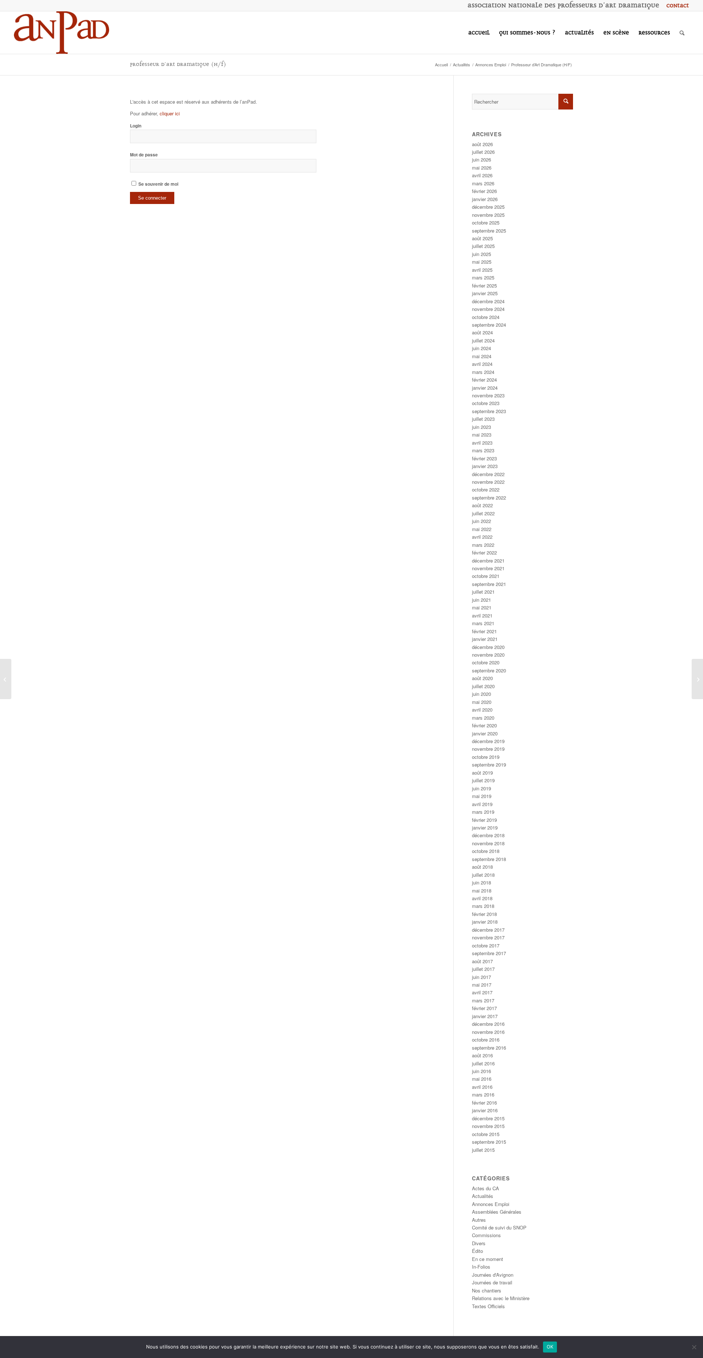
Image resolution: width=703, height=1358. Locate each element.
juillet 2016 (483, 1063)
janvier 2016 (485, 1110)
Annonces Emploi (490, 1204)
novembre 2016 (488, 1031)
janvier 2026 (485, 199)
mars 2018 (483, 905)
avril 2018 (482, 898)
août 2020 (482, 678)
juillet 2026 (483, 151)
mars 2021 (483, 623)
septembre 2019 (489, 764)
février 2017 (484, 1008)
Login (135, 126)
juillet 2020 (483, 686)
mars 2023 (483, 450)
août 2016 (482, 1055)
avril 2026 (482, 175)
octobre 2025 (485, 222)
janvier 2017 (485, 1016)
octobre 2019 (485, 756)
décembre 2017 (488, 929)
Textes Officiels (488, 1306)
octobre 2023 (485, 403)
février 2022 (484, 552)
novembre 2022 (488, 481)
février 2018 (484, 913)
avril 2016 (482, 1086)
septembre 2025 (489, 230)
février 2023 (484, 458)
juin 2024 (481, 348)
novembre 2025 (488, 214)
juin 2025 (481, 254)
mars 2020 (483, 717)
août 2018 (482, 866)
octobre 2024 (485, 316)
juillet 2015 (483, 1149)
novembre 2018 (488, 843)
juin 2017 (481, 976)
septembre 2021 (489, 583)
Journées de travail (492, 1282)
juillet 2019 (483, 780)
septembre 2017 (489, 953)
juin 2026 (481, 159)
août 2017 (482, 961)
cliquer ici (170, 113)
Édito (477, 1250)
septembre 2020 (489, 670)
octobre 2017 (485, 945)
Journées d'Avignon (492, 1274)
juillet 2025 (483, 245)
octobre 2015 (485, 1134)
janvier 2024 (485, 387)
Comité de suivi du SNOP (499, 1227)
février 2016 (484, 1102)
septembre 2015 (489, 1141)
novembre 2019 (488, 748)
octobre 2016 (485, 1039)
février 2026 (484, 191)
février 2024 (484, 379)
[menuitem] (676, 5)
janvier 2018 (485, 921)
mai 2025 (481, 261)
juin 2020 (481, 693)
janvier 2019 (485, 827)
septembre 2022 (489, 497)
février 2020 (484, 725)
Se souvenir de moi (157, 184)
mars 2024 (483, 371)
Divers (479, 1243)
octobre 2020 (485, 662)
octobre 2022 (485, 489)
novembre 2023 (488, 395)
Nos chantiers (486, 1290)
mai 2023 (481, 434)
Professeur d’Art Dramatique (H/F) (178, 64)
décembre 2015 (488, 1118)
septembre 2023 (489, 411)
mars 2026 (483, 183)
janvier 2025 (485, 293)
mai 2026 (481, 167)
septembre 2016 (489, 1047)
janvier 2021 (485, 638)
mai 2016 (481, 1078)
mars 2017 (483, 1000)
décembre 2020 (488, 646)
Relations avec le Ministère (500, 1298)
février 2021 (484, 631)
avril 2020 (482, 709)
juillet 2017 (483, 968)
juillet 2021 (483, 591)
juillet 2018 (483, 874)
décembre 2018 (488, 835)
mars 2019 (483, 811)
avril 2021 (482, 615)
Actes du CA (485, 1188)
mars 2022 (483, 544)
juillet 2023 (483, 418)
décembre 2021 (488, 560)
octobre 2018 (485, 850)
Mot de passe (144, 155)
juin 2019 (481, 788)
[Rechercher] (682, 32)
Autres (479, 1219)
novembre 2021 (488, 568)
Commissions (486, 1235)
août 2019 (482, 772)
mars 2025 (483, 277)
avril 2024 (482, 363)
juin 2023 (481, 426)
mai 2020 (481, 701)
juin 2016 (481, 1071)
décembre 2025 (488, 206)
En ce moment (487, 1258)
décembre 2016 (488, 1023)
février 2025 (484, 285)
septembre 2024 (489, 324)
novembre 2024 (488, 308)
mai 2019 (481, 796)
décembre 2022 (488, 474)
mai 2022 (481, 529)
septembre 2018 (489, 859)
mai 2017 (481, 984)
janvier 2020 (485, 733)
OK (550, 1347)
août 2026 (482, 144)
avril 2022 (482, 536)
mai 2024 (481, 356)
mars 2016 (483, 1094)
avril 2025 (482, 269)
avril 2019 (482, 804)
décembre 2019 (488, 741)
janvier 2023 (485, 466)
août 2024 (482, 332)
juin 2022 (481, 520)
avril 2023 (482, 442)
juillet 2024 (483, 340)
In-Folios (481, 1266)
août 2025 (482, 238)
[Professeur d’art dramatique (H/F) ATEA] (5, 679)
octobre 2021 (485, 575)
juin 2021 (481, 599)
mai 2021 (481, 607)
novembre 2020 (488, 654)
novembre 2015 (488, 1126)
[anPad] (61, 32)
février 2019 (484, 819)
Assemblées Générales (496, 1211)
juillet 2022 (483, 513)
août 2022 (482, 505)
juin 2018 (481, 882)
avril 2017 (482, 992)
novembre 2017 (488, 937)
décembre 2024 (488, 301)
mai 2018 (481, 890)
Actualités (482, 1195)
